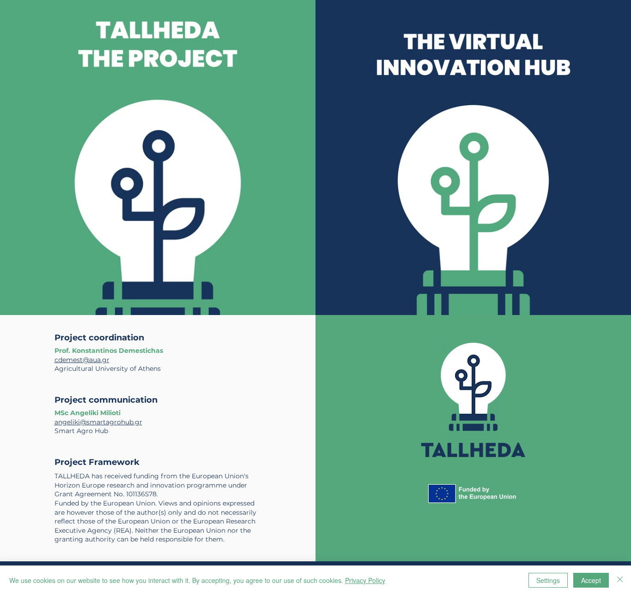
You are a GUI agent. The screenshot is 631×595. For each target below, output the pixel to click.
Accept (591, 580)
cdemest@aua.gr (82, 360)
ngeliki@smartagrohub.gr (100, 422)
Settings (548, 580)
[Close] (619, 580)
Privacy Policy (365, 580)
